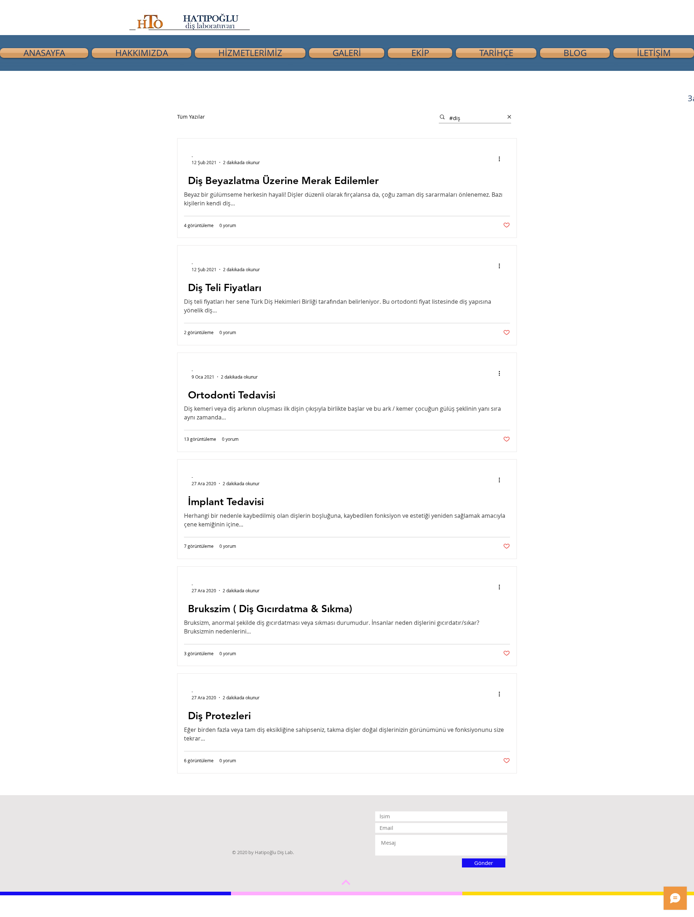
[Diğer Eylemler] (501, 159)
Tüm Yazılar (191, 116)
